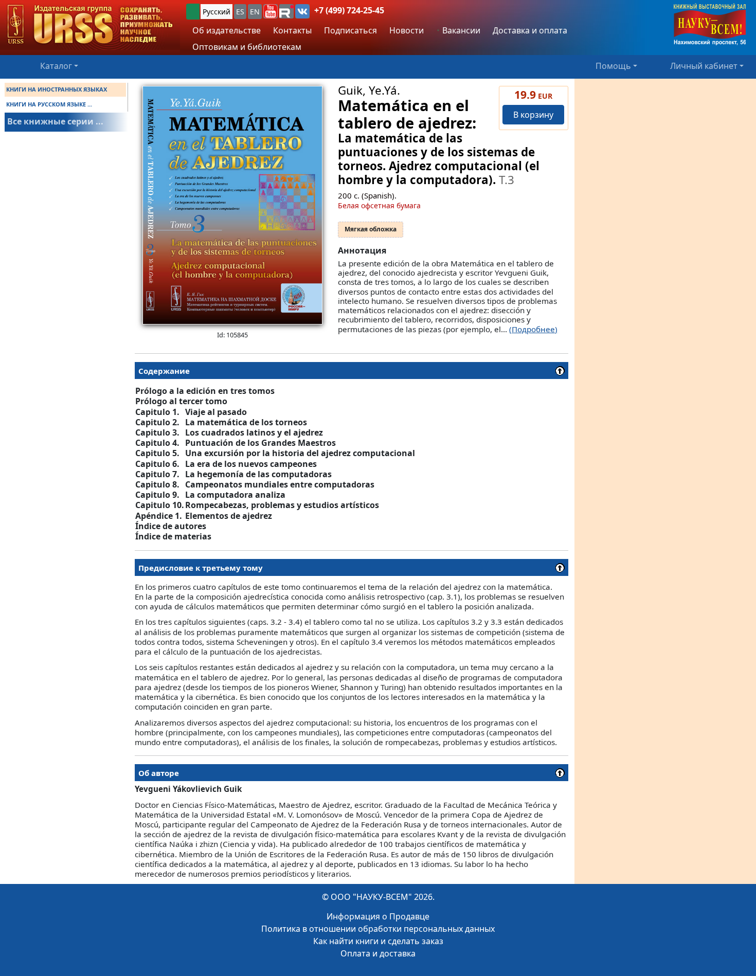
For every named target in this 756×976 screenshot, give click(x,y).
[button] (270, 11)
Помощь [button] (613, 65)
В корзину (533, 114)
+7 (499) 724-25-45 (349, 10)
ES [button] (240, 11)
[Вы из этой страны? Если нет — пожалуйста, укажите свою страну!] (193, 12)
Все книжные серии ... (55, 121)
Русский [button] (216, 11)
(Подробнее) (533, 329)
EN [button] (255, 11)
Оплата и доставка (378, 953)
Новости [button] (406, 30)
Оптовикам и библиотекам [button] (246, 46)
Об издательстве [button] (226, 30)
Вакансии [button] (460, 30)
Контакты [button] (292, 30)
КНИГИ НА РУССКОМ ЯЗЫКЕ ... (49, 104)
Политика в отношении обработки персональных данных (378, 928)
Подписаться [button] (350, 30)
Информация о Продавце (378, 916)
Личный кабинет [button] (703, 65)
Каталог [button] (56, 65)
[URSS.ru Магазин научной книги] (90, 25)
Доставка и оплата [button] (530, 30)
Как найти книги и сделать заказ (378, 941)
